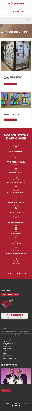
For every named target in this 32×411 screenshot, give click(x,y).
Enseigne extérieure (16, 213)
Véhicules (16, 263)
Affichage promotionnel (16, 182)
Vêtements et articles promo (16, 274)
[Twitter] (16, 405)
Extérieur (16, 233)
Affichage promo (16, 172)
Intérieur (16, 243)
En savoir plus (6, 390)
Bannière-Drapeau (16, 202)
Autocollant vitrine (16, 192)
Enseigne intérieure (16, 223)
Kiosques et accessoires (16, 253)
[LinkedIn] (19, 405)
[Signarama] (16, 3)
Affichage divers (16, 152)
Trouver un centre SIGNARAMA (10, 294)
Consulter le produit (10, 84)
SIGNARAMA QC (12, 403)
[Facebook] (12, 405)
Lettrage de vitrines (11, 114)
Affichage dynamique (16, 162)
